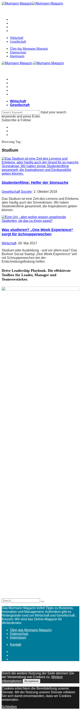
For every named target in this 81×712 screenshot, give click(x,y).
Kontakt (15, 644)
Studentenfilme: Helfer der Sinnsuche (35, 182)
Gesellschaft (18, 41)
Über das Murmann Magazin (29, 48)
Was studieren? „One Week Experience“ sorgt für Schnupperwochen (37, 232)
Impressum (17, 56)
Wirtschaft (16, 38)
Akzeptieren (31, 681)
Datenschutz (18, 52)
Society (26, 191)
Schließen (9, 706)
